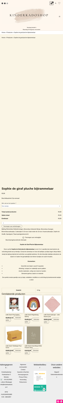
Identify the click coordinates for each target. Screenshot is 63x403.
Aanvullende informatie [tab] (19, 240)
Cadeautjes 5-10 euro (21, 231)
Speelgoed (9, 234)
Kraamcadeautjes (48, 231)
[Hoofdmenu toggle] (59, 16)
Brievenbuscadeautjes (8, 231)
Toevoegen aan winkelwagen (11, 226)
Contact (23, 369)
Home (3, 32)
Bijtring (4, 229)
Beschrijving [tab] (9, 240)
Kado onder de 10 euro (35, 231)
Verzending (23, 379)
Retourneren (23, 382)
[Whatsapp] (7, 3)
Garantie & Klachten (23, 372)
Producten (10, 32)
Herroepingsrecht (23, 374)
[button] (55, 3)
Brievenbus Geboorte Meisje (32, 229)
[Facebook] (2, 3)
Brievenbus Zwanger (47, 229)
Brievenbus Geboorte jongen (14, 229)
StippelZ (56, 372)
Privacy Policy (23, 377)
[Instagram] (5, 3)
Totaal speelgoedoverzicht (20, 234)
